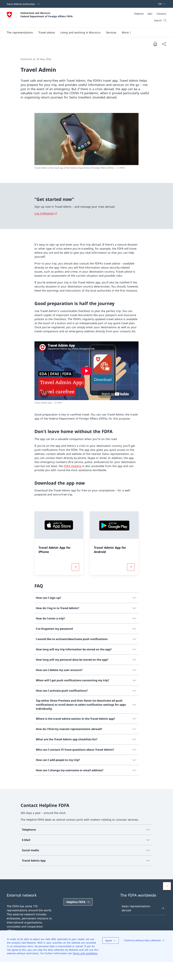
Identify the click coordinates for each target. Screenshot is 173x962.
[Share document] (163, 44)
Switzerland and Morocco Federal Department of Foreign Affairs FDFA (46, 14)
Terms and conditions (85, 953)
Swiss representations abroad (136, 908)
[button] (20, 32)
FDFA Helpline (72, 466)
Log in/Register (44, 213)
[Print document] (155, 44)
